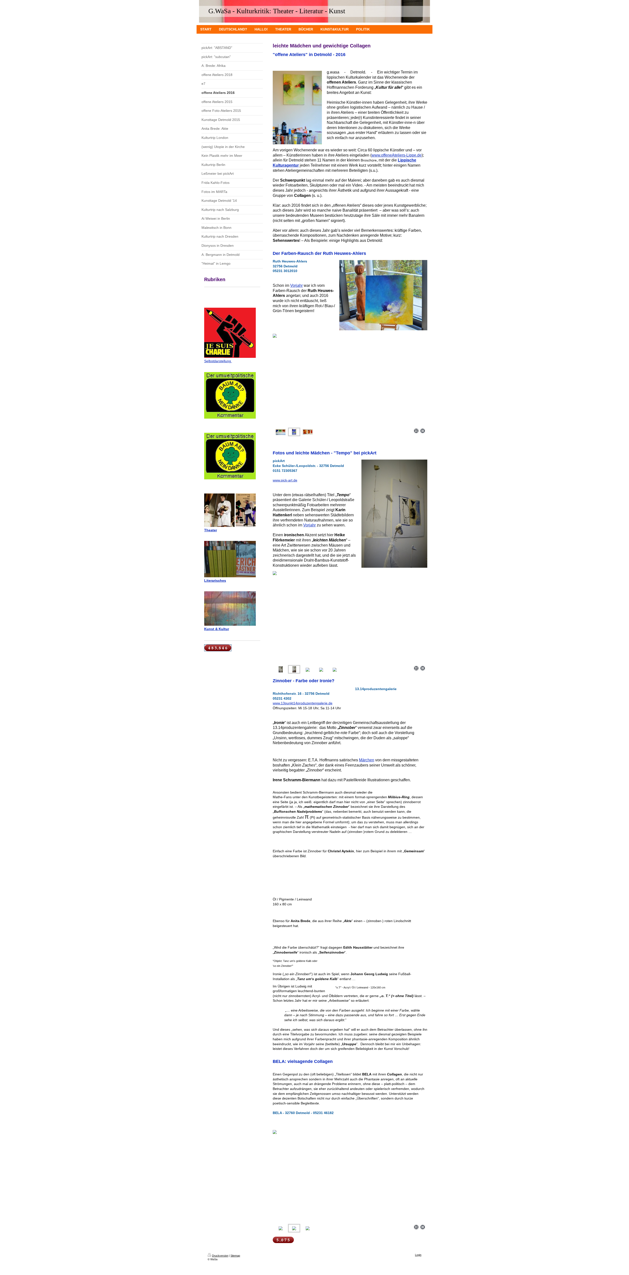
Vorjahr (296, 285)
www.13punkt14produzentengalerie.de (302, 703)
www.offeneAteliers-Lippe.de (397, 155)
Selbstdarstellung (218, 361)
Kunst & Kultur (216, 629)
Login (418, 1254)
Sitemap (235, 1255)
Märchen (366, 760)
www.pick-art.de (285, 480)
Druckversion (220, 1255)
